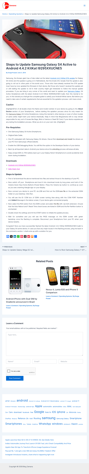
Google (39, 412)
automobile (47, 406)
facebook (26, 412)
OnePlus (8, 418)
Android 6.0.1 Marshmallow (50, 401)
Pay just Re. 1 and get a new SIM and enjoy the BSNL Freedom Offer (30, 451)
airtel (7, 401)
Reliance (14, 418)
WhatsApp (45, 423)
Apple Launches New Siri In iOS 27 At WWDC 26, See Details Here (29, 440)
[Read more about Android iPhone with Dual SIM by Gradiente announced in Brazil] (24, 281)
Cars (11, 412)
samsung (48, 418)
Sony (24, 424)
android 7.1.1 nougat (65, 401)
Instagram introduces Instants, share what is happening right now (29, 455)
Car (6, 412)
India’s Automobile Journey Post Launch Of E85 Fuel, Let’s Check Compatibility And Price (38, 443)
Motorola (72, 412)
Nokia (79, 412)
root (31, 418)
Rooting (37, 418)
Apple (38, 406)
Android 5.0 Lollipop (34, 401)
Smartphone (76, 418)
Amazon (13, 401)
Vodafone (35, 424)
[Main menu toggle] (84, 5)
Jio (67, 412)
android (22, 400)
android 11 (75, 401)
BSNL (69, 406)
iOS (54, 412)
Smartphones (13, 423)
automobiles (57, 406)
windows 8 (67, 424)
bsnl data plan (77, 406)
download (18, 412)
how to (48, 412)
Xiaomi (74, 424)
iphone (61, 412)
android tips (30, 406)
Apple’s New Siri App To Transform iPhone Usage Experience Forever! (31, 447)
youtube (80, 424)
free (31, 412)
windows (57, 423)
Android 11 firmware (11, 406)
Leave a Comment (12, 305)
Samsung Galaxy (74, 91)
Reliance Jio (23, 418)
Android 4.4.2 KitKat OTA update (62, 78)
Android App (21, 406)
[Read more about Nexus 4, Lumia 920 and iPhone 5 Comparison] (64, 276)
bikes (64, 406)
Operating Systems (25, 305)
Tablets (29, 424)
